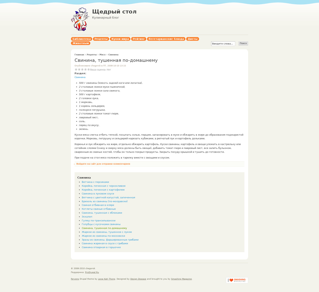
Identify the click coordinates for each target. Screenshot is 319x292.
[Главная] (80, 30)
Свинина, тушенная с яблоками (102, 212)
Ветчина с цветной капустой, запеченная (108, 197)
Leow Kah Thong (106, 279)
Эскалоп (87, 216)
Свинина (113, 54)
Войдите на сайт (86, 164)
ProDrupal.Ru (92, 272)
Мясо (103, 54)
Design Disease (138, 279)
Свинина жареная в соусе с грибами (105, 243)
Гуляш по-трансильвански (98, 220)
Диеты (193, 38)
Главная (79, 54)
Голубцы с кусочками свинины (101, 224)
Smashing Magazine (181, 279)
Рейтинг (139, 38)
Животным (81, 43)
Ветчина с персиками (95, 182)
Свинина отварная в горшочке (101, 247)
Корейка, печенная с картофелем (103, 189)
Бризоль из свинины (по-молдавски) (105, 201)
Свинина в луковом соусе (98, 193)
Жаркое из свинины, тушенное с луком (107, 232)
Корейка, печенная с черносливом (104, 185)
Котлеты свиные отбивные (99, 209)
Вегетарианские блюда (166, 38)
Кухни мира (120, 38)
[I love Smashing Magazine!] (237, 282)
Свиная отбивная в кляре (98, 205)
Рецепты (101, 38)
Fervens (75, 279)
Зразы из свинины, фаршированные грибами (110, 239)
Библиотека (82, 38)
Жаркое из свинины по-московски (103, 235)
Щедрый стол (114, 11)
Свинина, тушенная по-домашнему (104, 228)
